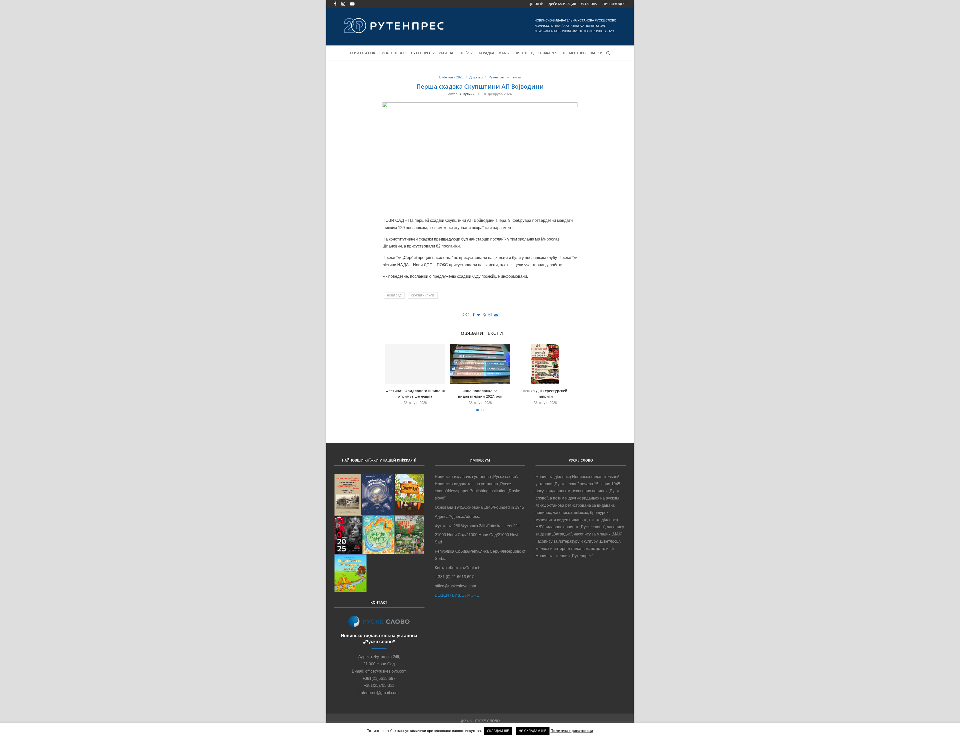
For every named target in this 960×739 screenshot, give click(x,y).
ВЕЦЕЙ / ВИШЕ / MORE (457, 595)
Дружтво (476, 77)
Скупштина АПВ (422, 295)
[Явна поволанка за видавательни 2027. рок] (480, 364)
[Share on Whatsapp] (484, 315)
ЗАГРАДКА (485, 52)
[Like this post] (467, 315)
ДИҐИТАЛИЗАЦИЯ (562, 4)
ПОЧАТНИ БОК (362, 52)
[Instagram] (343, 4)
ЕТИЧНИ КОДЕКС (614, 4)
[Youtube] (352, 4)
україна (445, 52)
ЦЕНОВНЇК (536, 4)
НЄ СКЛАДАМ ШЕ (532, 731)
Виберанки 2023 (451, 77)
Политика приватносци (571, 731)
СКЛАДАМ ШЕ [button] (498, 731)
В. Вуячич (466, 94)
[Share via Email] (496, 315)
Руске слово (391, 52)
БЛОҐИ (463, 52)
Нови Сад (394, 295)
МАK (502, 52)
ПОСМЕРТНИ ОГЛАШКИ (581, 52)
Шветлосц (523, 52)
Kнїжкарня (547, 52)
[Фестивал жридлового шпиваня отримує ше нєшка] (415, 364)
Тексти (516, 77)
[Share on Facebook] (473, 315)
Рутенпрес (421, 52)
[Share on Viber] (490, 315)
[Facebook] (335, 4)
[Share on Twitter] (478, 315)
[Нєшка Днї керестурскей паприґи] (545, 364)
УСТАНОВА (589, 4)
